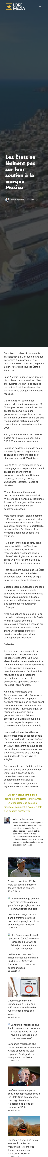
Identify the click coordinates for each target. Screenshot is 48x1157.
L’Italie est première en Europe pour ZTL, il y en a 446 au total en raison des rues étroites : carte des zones (22, 1007)
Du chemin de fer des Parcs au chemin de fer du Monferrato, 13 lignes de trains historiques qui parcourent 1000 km (23, 1147)
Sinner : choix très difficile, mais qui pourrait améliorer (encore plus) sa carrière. (22, 884)
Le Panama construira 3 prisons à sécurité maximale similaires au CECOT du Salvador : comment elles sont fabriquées (23, 961)
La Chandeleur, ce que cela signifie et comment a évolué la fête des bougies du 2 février (23, 807)
